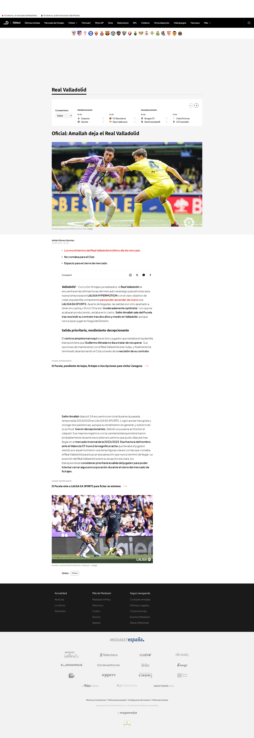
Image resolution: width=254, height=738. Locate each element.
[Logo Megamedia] (128, 713)
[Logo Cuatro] (145, 655)
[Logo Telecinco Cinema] (145, 675)
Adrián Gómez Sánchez (63, 240)
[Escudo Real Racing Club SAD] (135, 33)
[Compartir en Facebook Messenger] (143, 275)
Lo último (60, 605)
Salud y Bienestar (139, 622)
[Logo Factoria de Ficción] (108, 665)
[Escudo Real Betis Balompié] (152, 33)
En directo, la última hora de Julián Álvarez (62, 15)
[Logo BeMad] (72, 675)
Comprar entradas (140, 599)
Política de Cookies (160, 700)
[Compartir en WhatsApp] (130, 275)
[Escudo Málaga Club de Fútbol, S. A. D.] (124, 33)
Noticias (59, 599)
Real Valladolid (69, 90)
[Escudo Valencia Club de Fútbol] (174, 33)
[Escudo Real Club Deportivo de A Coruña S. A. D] (146, 33)
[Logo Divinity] (182, 655)
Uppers (96, 622)
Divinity (96, 616)
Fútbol (16, 22)
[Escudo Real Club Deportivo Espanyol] (101, 33)
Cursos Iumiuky (138, 611)
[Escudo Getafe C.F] (113, 33)
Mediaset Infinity (101, 599)
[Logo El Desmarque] (71, 665)
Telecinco (97, 605)
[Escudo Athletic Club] (73, 33)
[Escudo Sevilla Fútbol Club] (168, 33)
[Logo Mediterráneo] (164, 686)
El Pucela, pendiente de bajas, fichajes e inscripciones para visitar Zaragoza (97, 366)
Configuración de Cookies (139, 700)
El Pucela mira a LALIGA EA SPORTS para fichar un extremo (86, 486)
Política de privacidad (117, 700)
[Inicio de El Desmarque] (6, 22)
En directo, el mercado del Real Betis (20, 15)
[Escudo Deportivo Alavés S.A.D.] (90, 33)
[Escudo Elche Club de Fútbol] (96, 33)
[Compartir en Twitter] (137, 275)
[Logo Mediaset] (127, 641)
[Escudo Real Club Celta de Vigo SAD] (85, 33)
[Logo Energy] (182, 665)
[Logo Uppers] (108, 675)
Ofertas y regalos (139, 605)
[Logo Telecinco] (108, 655)
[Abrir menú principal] (249, 22)
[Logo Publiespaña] (127, 685)
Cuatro (96, 611)
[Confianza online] (127, 727)
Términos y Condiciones (96, 700)
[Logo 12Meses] (182, 675)
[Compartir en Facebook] (150, 275)
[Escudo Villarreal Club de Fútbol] (180, 33)
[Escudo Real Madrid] (157, 33)
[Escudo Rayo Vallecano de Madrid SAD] (140, 33)
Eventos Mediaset (140, 616)
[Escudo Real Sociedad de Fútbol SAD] (163, 33)
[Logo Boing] (145, 665)
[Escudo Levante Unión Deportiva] (118, 33)
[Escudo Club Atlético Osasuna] (129, 33)
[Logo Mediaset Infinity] (72, 655)
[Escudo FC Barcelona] (107, 33)
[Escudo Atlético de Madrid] (79, 33)
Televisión (60, 611)
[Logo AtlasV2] (90, 685)
